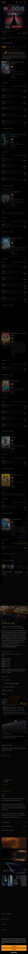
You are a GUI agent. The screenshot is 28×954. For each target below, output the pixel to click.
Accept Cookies (14, 946)
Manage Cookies (14, 952)
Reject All (14, 949)
